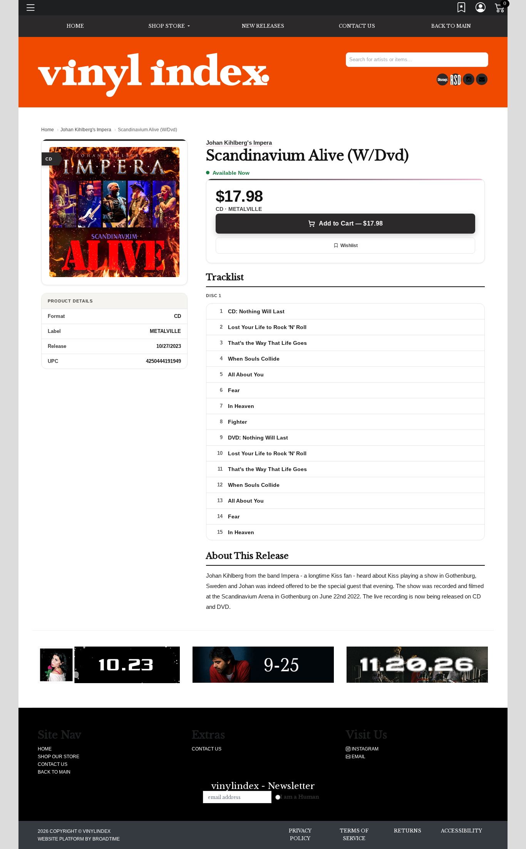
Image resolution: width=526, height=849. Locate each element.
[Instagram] (468, 79)
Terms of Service (354, 834)
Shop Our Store (58, 756)
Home (47, 129)
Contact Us (357, 26)
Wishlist (349, 245)
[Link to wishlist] (461, 9)
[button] (169, 26)
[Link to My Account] (481, 9)
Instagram (364, 749)
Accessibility (461, 831)
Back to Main (451, 26)
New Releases (263, 26)
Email (357, 756)
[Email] (481, 79)
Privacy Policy (300, 834)
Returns (407, 831)
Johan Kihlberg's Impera (85, 129)
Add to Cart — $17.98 (351, 223)
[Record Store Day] (455, 79)
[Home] (153, 74)
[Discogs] (442, 79)
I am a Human (299, 797)
